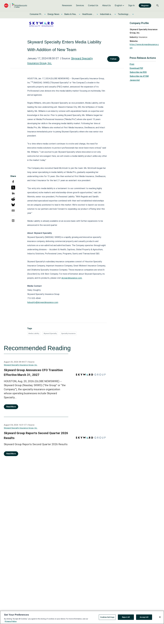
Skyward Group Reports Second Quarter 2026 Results (36, 435)
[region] (82, 617)
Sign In (131, 5)
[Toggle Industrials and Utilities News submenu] (115, 14)
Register (145, 5)
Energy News (53, 14)
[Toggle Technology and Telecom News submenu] (133, 14)
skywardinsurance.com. (71, 278)
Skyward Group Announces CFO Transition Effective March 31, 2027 (33, 372)
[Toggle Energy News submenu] (61, 14)
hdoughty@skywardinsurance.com (42, 302)
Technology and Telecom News (124, 14)
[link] (67, 5)
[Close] (160, 617)
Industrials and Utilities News (106, 14)
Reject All (126, 617)
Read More (11, 407)
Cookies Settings (107, 617)
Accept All (144, 617)
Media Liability (33, 333)
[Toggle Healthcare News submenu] (97, 14)
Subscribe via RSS (138, 72)
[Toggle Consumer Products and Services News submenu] (45, 14)
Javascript (135, 80)
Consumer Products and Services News (36, 14)
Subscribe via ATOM (139, 76)
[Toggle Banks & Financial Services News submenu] (79, 14)
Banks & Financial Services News (70, 14)
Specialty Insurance (68, 333)
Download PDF (136, 68)
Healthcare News (88, 14)
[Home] (15, 5)
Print (132, 64)
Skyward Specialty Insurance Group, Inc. (20, 365)
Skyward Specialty (50, 333)
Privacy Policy (11, 621)
